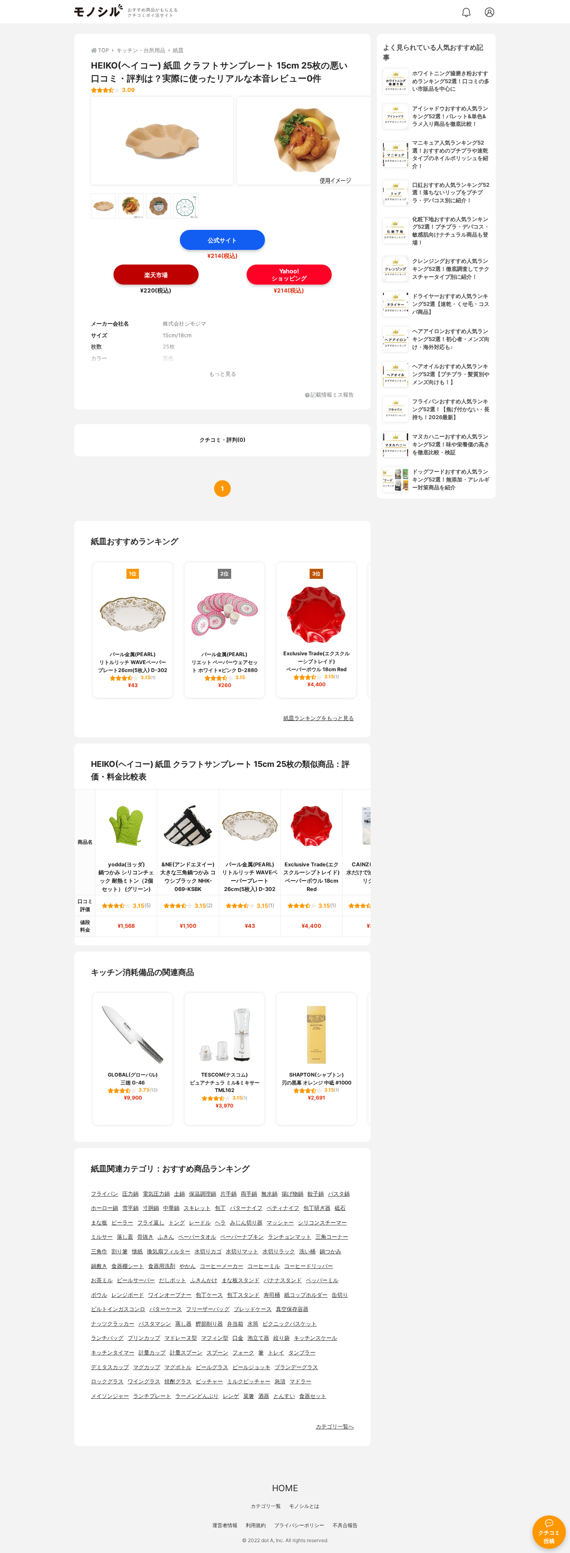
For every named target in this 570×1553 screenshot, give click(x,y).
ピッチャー (209, 1381)
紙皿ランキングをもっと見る (318, 718)
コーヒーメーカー (221, 1266)
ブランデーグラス (296, 1367)
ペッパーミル (322, 1280)
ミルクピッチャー (248, 1381)
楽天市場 (156, 274)
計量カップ (152, 1352)
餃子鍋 (316, 1194)
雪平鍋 (130, 1208)
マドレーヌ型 (180, 1338)
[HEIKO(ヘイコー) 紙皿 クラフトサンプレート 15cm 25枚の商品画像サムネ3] (158, 206)
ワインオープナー (170, 1295)
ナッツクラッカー (112, 1324)
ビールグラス (212, 1367)
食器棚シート (127, 1266)
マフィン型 (214, 1338)
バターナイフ (246, 1208)
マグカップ (146, 1367)
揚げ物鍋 (292, 1194)
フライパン (104, 1194)
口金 (237, 1338)
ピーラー (122, 1222)
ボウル (99, 1295)
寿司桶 (272, 1295)
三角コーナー (331, 1237)
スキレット (197, 1208)
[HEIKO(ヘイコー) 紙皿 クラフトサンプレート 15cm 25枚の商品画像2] (308, 141)
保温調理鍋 (202, 1194)
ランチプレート (152, 1396)
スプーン (217, 1352)
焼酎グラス (178, 1381)
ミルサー (102, 1237)
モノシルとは (304, 1506)
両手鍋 (249, 1194)
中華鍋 (171, 1208)
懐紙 (137, 1251)
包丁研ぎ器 (316, 1208)
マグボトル (178, 1367)
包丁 (220, 1208)
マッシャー (280, 1222)
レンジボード (127, 1295)
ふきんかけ (203, 1280)
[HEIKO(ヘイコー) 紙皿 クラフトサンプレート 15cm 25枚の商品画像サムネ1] (103, 206)
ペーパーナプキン (242, 1237)
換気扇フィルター (168, 1251)
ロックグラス (107, 1381)
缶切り (340, 1295)
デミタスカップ (110, 1367)
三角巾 (99, 1251)
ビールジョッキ (251, 1367)
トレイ (276, 1352)
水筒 (252, 1324)
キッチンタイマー (112, 1352)
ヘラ (220, 1222)
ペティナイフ (283, 1208)
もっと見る (222, 374)
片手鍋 (228, 1194)
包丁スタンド (243, 1295)
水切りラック (278, 1251)
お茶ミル (102, 1280)
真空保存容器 (292, 1309)
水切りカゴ (208, 1251)
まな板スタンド (241, 1280)
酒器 (263, 1396)
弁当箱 (235, 1324)
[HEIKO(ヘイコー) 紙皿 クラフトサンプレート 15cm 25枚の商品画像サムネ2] (131, 206)
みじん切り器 (246, 1222)
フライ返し (150, 1222)
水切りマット (242, 1251)
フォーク (243, 1352)
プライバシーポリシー (299, 1525)
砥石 (340, 1208)
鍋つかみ (330, 1251)
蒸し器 (183, 1324)
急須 (280, 1381)
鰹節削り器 (209, 1324)
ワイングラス (144, 1381)
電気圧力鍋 (156, 1194)
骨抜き (145, 1237)
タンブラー (301, 1352)
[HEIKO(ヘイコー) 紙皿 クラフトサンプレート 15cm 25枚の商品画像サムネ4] (186, 206)
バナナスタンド (283, 1280)
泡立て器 (258, 1338)
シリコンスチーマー (322, 1222)
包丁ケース (209, 1295)
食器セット (312, 1396)
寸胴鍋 (151, 1208)
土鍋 (179, 1194)
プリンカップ (144, 1338)
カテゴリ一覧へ (335, 1426)
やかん (187, 1266)
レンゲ (231, 1396)
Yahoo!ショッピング (289, 274)
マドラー (300, 1381)
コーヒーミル (263, 1266)
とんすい (284, 1396)
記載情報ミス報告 (332, 395)
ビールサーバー (136, 1280)
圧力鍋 (130, 1194)
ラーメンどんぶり (197, 1396)
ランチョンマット (289, 1237)
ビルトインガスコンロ (118, 1309)
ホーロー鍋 (104, 1208)
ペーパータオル (197, 1237)
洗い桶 (307, 1251)
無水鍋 (269, 1194)
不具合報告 (345, 1525)
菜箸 (248, 1396)
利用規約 (256, 1525)
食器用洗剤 (161, 1266)
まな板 (99, 1222)
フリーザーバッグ (208, 1309)
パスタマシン (155, 1324)
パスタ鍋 (339, 1194)
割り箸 (119, 1251)
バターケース (165, 1309)
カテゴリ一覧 (266, 1506)
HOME (285, 1488)
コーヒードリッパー (308, 1266)
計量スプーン (186, 1352)
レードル (200, 1222)
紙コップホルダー (306, 1295)
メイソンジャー (110, 1396)
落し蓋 (125, 1237)
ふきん (166, 1237)
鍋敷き (99, 1266)
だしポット (172, 1280)
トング (177, 1222)
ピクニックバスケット (289, 1324)
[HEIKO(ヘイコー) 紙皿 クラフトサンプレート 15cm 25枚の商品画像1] (162, 141)
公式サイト (222, 240)
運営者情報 (224, 1525)
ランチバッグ (107, 1338)
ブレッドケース (253, 1309)
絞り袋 (281, 1338)
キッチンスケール (315, 1338)
